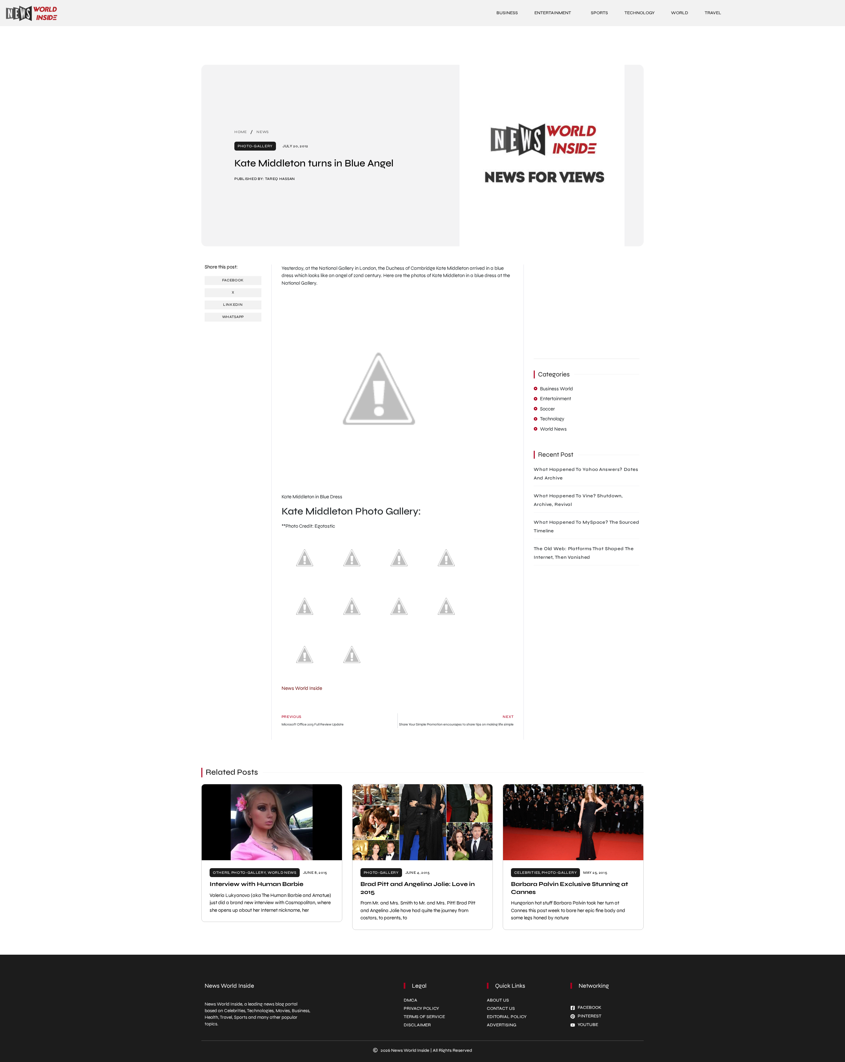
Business (507, 13)
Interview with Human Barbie (256, 884)
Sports (599, 13)
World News (282, 872)
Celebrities (527, 872)
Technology (640, 13)
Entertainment (552, 13)
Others (221, 872)
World (679, 13)
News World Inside (302, 688)
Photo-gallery (255, 146)
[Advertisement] (422, 44)
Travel (713, 13)
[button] (233, 280)
